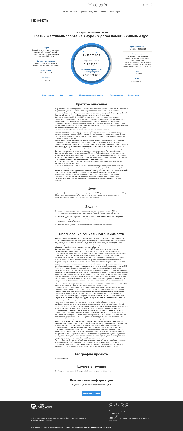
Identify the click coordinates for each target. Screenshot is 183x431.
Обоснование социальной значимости (91, 95)
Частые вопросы (115, 12)
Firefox (108, 427)
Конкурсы (74, 12)
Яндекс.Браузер (84, 427)
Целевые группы (133, 95)
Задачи (71, 95)
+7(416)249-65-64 (115, 414)
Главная (65, 12)
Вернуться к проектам (91, 394)
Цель (61, 95)
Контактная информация (117, 411)
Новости (103, 12)
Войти (148, 5)
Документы (93, 12)
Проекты (83, 12)
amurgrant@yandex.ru (116, 416)
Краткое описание (48, 95)
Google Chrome (96, 427)
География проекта (116, 95)
